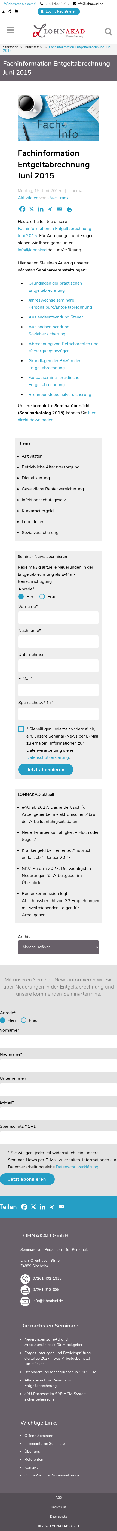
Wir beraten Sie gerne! (20, 4)
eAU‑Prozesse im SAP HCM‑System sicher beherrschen (55, 1396)
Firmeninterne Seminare (44, 1443)
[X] (31, 209)
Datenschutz (58, 1517)
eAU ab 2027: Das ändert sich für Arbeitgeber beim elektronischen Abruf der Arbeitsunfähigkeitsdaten (59, 814)
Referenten (33, 1459)
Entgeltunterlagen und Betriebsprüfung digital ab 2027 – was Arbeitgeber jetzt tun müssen (57, 1358)
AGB (59, 1498)
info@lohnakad (32, 250)
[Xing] (50, 209)
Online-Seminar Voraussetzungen (53, 1475)
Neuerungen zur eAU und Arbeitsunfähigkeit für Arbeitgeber (53, 1342)
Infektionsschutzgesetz (44, 500)
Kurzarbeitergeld (38, 511)
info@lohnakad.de (89, 4)
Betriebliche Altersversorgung (50, 467)
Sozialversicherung (40, 533)
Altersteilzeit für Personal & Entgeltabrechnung (47, 1383)
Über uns (32, 1451)
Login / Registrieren (59, 11)
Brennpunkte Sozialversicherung (60, 395)
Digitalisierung (36, 478)
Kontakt (31, 1467)
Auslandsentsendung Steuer (56, 317)
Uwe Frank (58, 198)
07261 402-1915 (56, 4)
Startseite (10, 47)
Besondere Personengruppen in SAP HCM (60, 1372)
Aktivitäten (33, 47)
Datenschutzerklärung (47, 757)
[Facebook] (22, 209)
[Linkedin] (41, 209)
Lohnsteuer (33, 522)
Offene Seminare (38, 1435)
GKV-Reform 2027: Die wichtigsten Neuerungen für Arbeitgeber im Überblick (56, 876)
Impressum (58, 1507)
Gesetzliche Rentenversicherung (53, 489)
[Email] (59, 209)
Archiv (24, 937)
